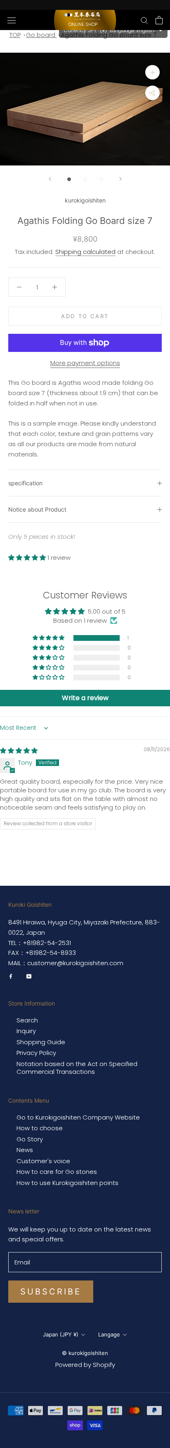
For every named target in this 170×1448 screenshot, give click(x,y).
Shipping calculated (85, 251)
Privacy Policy (36, 1053)
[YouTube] (28, 976)
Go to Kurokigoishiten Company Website (78, 1117)
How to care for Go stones (57, 1172)
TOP (15, 34)
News (25, 1150)
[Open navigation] (11, 19)
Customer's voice (43, 1161)
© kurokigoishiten (85, 1353)
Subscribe (50, 1292)
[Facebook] (10, 976)
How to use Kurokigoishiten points (67, 1183)
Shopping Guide (41, 1042)
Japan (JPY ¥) (60, 1334)
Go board (41, 34)
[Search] (144, 19)
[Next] (120, 179)
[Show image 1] (69, 179)
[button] (27, 557)
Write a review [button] (85, 698)
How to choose (40, 1128)
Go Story (30, 1139)
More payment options (85, 363)
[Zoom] (152, 72)
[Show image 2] (85, 179)
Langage (109, 1334)
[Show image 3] (101, 179)
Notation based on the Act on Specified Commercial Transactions (77, 1068)
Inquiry (26, 1031)
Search (27, 1020)
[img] (19, 750)
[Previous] (50, 179)
